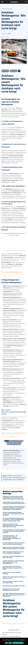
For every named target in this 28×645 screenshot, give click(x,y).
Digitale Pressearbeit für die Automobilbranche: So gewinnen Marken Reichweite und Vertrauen (13, 525)
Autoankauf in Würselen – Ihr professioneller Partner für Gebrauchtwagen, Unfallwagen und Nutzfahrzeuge (12, 537)
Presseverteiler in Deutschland (13, 444)
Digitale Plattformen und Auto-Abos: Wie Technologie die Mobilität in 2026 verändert (14, 502)
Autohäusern (9, 442)
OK (6, 642)
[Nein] (26, 641)
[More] (19, 71)
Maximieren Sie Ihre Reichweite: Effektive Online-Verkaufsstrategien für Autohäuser (14, 548)
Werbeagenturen (5, 127)
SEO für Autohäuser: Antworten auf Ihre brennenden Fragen (13, 582)
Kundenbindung (7, 382)
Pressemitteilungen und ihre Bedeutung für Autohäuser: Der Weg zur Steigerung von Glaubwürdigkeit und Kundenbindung (14, 508)
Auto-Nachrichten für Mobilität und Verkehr (14, 586)
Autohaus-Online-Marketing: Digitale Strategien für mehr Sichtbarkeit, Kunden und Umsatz (13, 514)
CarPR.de (14, 479)
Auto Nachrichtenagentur (11, 272)
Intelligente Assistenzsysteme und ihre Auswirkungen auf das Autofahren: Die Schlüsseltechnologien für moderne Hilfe (13, 498)
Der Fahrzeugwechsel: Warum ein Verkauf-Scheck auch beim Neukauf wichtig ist (14, 543)
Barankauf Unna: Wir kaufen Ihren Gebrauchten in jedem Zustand (11, 589)
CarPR (9, 33)
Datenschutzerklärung (18, 642)
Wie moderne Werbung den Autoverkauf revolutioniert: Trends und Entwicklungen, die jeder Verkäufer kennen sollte (13, 520)
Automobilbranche (17, 442)
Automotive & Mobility (7, 275)
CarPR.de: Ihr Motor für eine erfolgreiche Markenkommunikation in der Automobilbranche (13, 562)
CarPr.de (17, 436)
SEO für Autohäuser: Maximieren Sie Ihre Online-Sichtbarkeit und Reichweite (13, 552)
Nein (10, 642)
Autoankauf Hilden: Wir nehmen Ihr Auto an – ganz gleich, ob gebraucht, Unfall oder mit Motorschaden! (14, 595)
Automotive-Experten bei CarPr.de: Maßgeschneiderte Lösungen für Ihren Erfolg (13, 568)
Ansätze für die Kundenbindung (16, 440)
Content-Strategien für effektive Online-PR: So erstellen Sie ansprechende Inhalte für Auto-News (14, 531)
